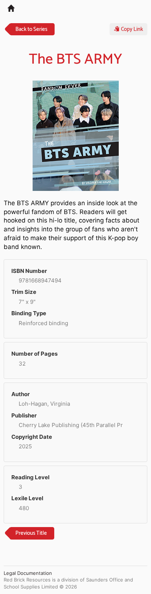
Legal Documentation (28, 573)
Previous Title (31, 533)
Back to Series (31, 29)
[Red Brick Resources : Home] (7, 7)
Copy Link (131, 29)
